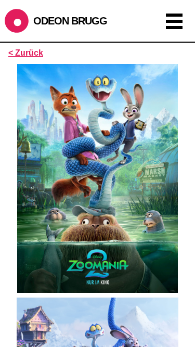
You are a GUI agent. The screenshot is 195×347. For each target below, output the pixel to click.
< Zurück (25, 52)
